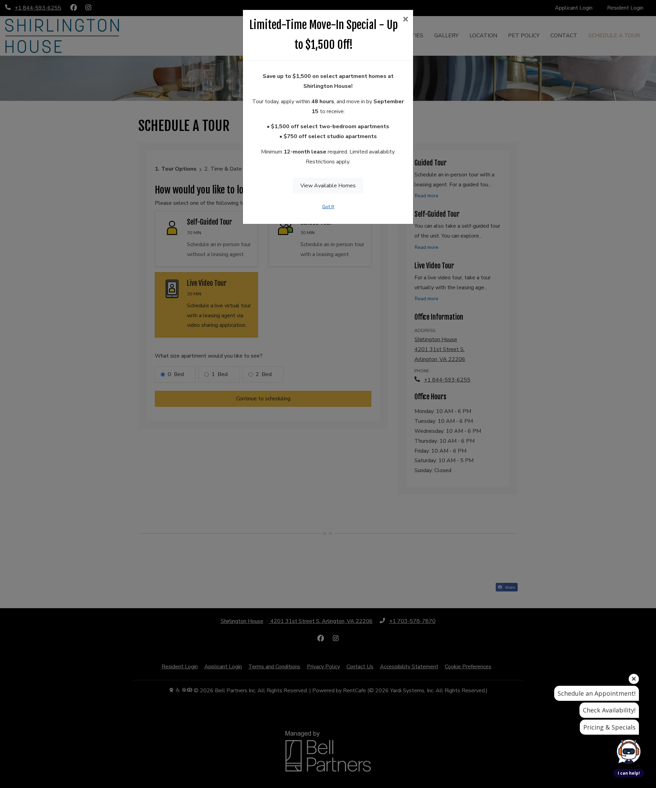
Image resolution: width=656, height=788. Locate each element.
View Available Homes (328, 185)
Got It (328, 206)
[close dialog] (405, 19)
